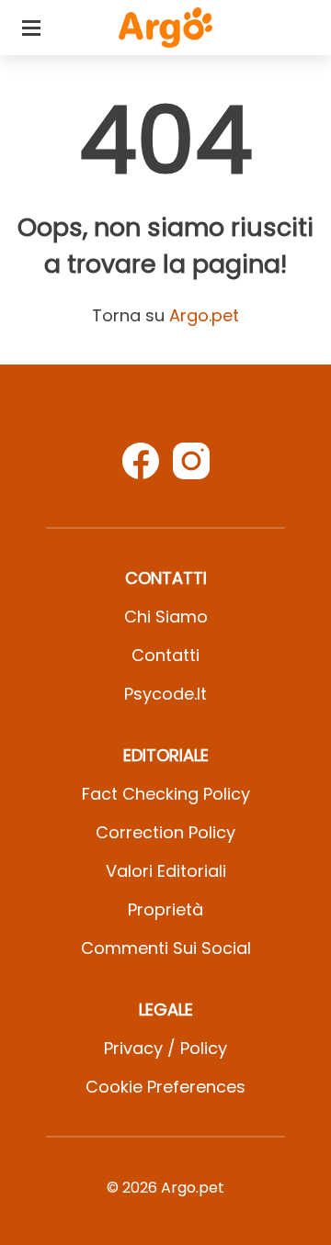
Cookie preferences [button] (165, 1086)
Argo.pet (204, 315)
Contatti (165, 655)
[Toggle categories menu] (31, 27)
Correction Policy (165, 832)
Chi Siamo (166, 616)
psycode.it (165, 693)
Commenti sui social (166, 948)
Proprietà (165, 909)
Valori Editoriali (166, 870)
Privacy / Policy (165, 1048)
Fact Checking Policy (166, 793)
